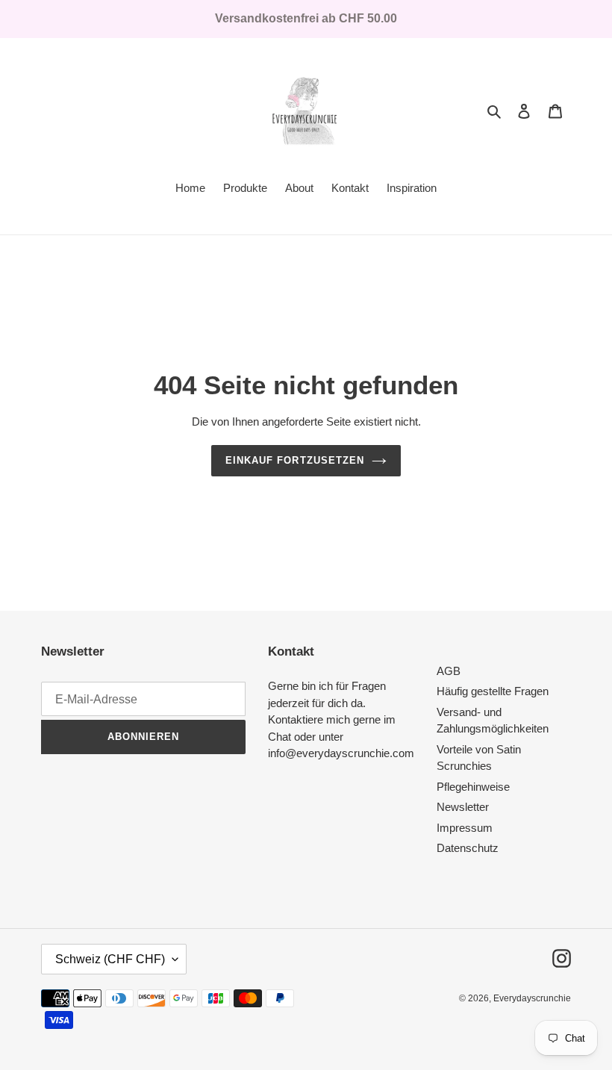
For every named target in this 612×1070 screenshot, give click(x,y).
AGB (448, 671)
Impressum (465, 827)
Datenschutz (468, 848)
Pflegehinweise (473, 786)
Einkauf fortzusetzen (294, 460)
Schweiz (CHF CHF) (110, 959)
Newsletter (463, 806)
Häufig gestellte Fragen (493, 691)
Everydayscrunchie (532, 998)
